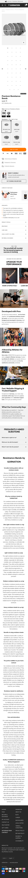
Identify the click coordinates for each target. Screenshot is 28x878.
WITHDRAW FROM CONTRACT (7, 831)
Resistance (5, 226)
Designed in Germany (10, 162)
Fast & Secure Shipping (11, 158)
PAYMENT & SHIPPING (19, 837)
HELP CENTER (5, 825)
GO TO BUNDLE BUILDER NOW (14, 181)
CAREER (18, 817)
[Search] (5, 5)
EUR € (4, 858)
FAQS (3, 812)
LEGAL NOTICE (20, 823)
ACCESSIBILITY (20, 841)
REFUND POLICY (20, 833)
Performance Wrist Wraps (13, 193)
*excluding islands (14, 862)
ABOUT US (18, 812)
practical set (20, 793)
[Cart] (25, 5)
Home (3, 9)
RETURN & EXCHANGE (5, 815)
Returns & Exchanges (7, 238)
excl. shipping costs (6, 103)
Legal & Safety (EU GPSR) (8, 234)
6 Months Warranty (9, 166)
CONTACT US (5, 822)
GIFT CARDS (5, 828)
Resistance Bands (10, 9)
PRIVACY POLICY (20, 830)
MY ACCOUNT (5, 819)
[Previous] (2, 68)
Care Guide (4, 230)
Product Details (6, 222)
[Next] (25, 68)
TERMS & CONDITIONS (19, 827)
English (10, 858)
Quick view (12, 198)
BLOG (17, 814)
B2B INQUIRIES (19, 820)
